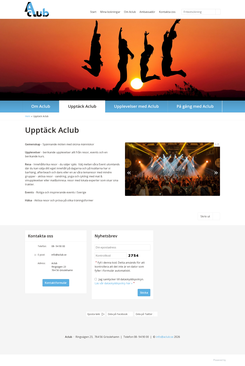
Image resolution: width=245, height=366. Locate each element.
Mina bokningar (110, 12)
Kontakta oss (167, 12)
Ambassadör (147, 12)
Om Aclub (130, 12)
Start (93, 12)
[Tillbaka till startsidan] (36, 9)
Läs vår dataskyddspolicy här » (113, 283)
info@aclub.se (59, 254)
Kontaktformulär (56, 283)
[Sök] (218, 12)
